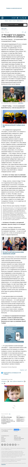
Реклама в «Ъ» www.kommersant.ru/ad (14, 8)
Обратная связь (17, 437)
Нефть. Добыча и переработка (16, 381)
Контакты (3, 438)
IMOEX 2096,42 (19, 20)
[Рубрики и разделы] (25, 18)
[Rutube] (13, 445)
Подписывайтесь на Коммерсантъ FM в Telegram (12, 373)
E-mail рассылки (17, 439)
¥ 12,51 (14, 20)
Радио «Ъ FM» (4, 28)
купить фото (20, 103)
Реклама (3, 439)
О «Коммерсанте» (5, 435)
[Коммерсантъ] (2, 18)
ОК (25, 25)
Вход (21, 17)
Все (9, 413)
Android (15, 435)
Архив (2, 437)
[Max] (15, 445)
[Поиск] (23, 18)
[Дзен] (8, 445)
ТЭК (2, 383)
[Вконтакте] (5, 445)
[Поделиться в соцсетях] (25, 32)
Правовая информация (19, 438)
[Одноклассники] (10, 445)
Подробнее (3, 464)
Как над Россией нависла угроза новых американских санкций (13, 252)
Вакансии (3, 441)
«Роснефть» (4, 381)
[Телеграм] (2, 445)
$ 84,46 (6, 20)
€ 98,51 (10, 20)
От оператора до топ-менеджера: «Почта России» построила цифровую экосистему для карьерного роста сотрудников (8, 421)
